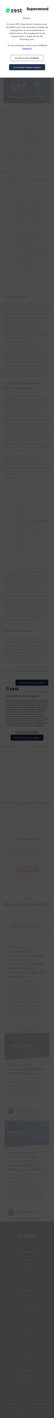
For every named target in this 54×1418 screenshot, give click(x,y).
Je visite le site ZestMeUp (27, 58)
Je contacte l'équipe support (27, 67)
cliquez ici (27, 48)
